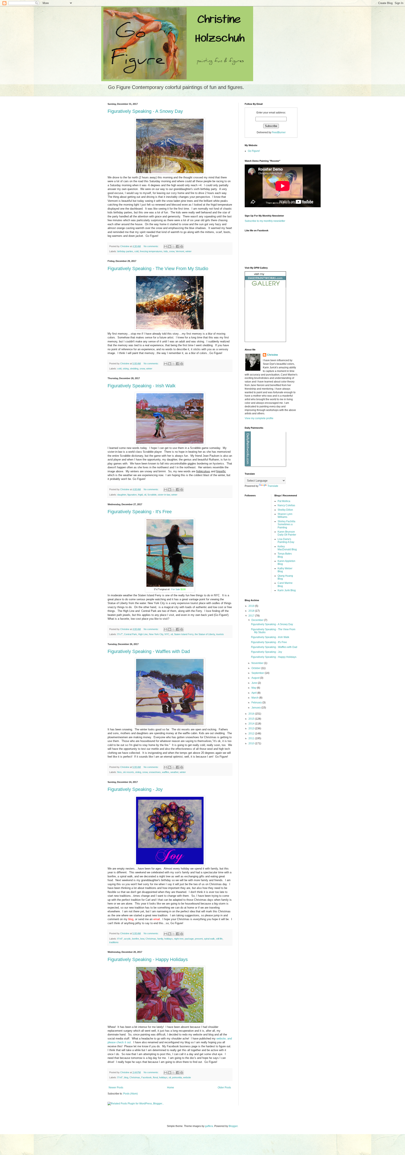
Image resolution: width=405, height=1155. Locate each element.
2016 (251, 713)
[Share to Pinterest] (182, 246)
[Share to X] (173, 246)
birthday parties (125, 251)
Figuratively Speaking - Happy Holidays (148, 959)
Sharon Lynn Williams (285, 515)
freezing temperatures (151, 251)
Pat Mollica (284, 501)
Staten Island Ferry (183, 634)
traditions (114, 942)
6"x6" (120, 938)
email (156, 919)
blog (126, 1077)
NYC (167, 634)
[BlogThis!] (169, 246)
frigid (140, 494)
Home (170, 1087)
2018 (251, 610)
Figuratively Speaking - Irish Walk (142, 385)
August (255, 677)
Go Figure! (254, 150)
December (257, 620)
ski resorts (128, 772)
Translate (272, 486)
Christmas (151, 938)
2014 (251, 723)
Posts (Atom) (130, 1093)
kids (166, 251)
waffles (165, 772)
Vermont (180, 251)
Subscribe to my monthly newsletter (265, 220)
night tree (179, 938)
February (256, 702)
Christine (272, 354)
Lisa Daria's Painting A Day (286, 541)
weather (174, 772)
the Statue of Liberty (205, 634)
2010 (251, 743)
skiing (126, 368)
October (256, 668)
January (256, 707)
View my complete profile (259, 418)
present (199, 938)
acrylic (127, 938)
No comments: (151, 246)
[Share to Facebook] (178, 246)
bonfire (135, 938)
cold (136, 251)
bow (142, 938)
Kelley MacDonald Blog (287, 548)
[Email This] (165, 246)
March (255, 697)
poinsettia (177, 1077)
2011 (251, 738)
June (254, 682)
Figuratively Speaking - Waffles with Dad (149, 651)
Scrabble (152, 494)
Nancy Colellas (286, 505)
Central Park (130, 634)
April (254, 692)
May (254, 687)
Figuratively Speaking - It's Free (140, 511)
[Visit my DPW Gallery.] (265, 286)
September (258, 673)
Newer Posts (116, 1087)
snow (171, 251)
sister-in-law (164, 494)
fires (119, 772)
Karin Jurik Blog (287, 590)
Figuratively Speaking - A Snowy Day (145, 111)
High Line (143, 634)
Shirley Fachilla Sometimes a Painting (286, 524)
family (160, 938)
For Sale (175, 589)
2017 (251, 615)
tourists (220, 634)
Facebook (146, 1077)
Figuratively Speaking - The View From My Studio (158, 268)
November (257, 663)
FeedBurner (279, 132)
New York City (156, 634)
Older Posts (224, 1087)
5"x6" (120, 1077)
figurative (132, 494)
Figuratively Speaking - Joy (135, 789)
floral (155, 1077)
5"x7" (120, 634)
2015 (251, 718)
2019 (251, 605)
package (189, 938)
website (187, 1077)
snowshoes (155, 772)
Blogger (233, 1126)
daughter (121, 494)
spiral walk (209, 938)
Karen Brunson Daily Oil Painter (287, 533)
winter (188, 251)
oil (145, 494)
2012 (251, 733)
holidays (168, 938)
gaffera (209, 1126)
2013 (251, 728)
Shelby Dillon (285, 509)
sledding (134, 368)
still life (219, 938)
